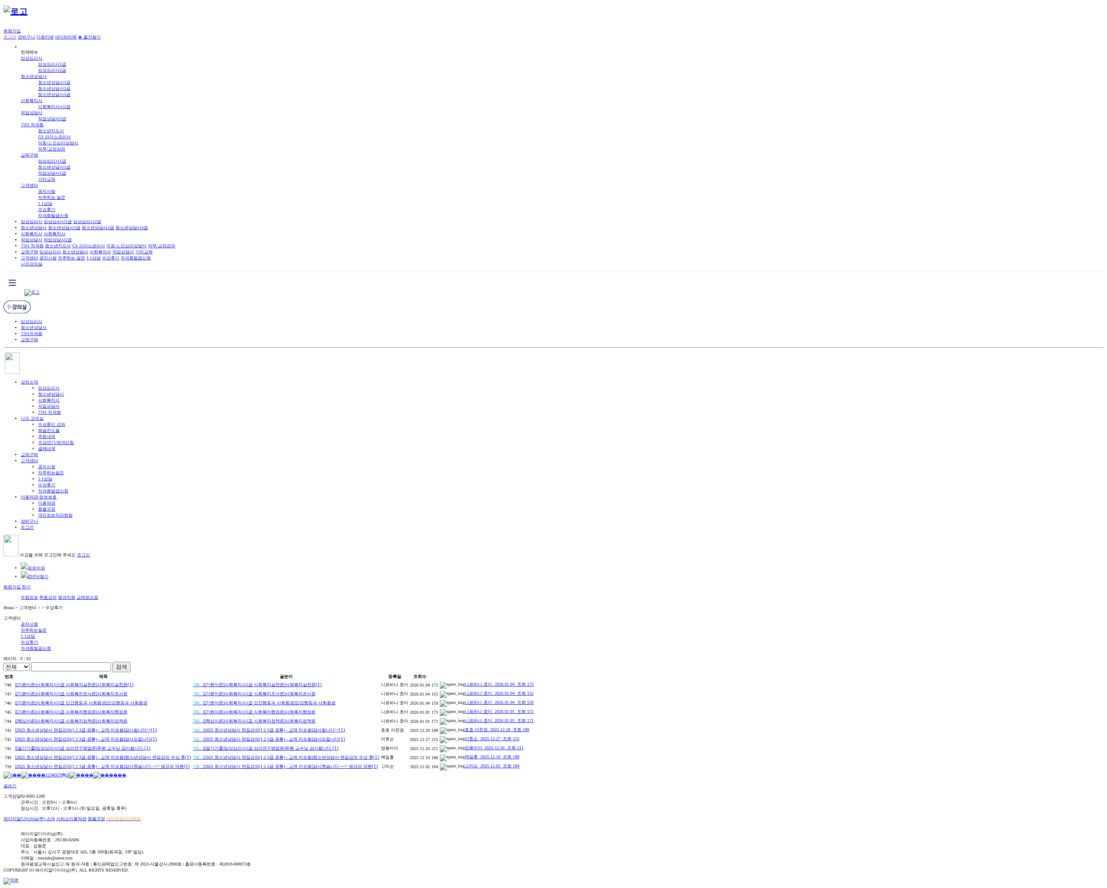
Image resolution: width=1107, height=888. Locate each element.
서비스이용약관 (71, 818)
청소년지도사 (51, 130)
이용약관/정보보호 (39, 497)
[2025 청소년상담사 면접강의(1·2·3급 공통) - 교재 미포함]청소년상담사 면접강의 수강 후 (103, 757)
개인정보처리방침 (55, 515)
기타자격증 (31, 333)
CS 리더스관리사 (54, 136)
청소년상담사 (34, 76)
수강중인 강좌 (51, 424)
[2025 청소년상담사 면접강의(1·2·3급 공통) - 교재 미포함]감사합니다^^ (86, 730)
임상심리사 (31, 58)
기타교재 (46, 179)
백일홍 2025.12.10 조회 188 (492, 756)
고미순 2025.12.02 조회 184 (492, 765)
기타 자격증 (32, 124)
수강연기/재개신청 (56, 442)
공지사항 (46, 191)
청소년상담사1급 (54, 82)
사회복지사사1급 (54, 106)
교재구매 (29, 155)
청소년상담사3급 (54, 94)
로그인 (27, 527)
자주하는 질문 (51, 197)
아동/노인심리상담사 (58, 143)
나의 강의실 (32, 418)
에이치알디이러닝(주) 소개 (29, 818)
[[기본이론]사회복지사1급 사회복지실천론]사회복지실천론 (74, 684)
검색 (121, 667)
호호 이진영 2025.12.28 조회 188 (497, 729)
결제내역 (46, 448)
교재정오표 (87, 597)
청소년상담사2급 (54, 88)
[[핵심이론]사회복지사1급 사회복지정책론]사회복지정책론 (71, 721)
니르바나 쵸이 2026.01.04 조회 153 (499, 693)
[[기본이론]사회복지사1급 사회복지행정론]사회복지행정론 (71, 711)
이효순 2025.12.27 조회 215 (492, 738)
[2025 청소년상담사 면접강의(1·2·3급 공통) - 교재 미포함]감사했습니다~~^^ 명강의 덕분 (102, 766)
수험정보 (29, 597)
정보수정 (36, 567)
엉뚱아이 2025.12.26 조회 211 (494, 747)
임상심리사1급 (52, 64)
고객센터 (29, 185)
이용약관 (46, 503)
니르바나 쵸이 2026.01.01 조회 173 (499, 711)
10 (67, 775)
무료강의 (48, 597)
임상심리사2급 (52, 70)
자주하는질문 (51, 472)
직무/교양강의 (161, 245)
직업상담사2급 (52, 118)
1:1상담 (45, 203)
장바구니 (26, 37)
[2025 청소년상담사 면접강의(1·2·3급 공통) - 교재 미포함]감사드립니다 (86, 739)
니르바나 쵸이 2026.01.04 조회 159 (499, 702)
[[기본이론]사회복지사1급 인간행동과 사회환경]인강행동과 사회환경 (81, 702)
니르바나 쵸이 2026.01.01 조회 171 (499, 720)
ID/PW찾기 (38, 576)
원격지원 (66, 597)
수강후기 (46, 209)
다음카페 (45, 37)
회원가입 (12, 31)
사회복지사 (31, 100)
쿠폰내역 (46, 436)
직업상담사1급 (52, 173)
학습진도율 (49, 430)
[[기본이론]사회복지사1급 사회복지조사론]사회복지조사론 (71, 693)
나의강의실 (31, 264)
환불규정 (46, 509)
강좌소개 (29, 382)
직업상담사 (31, 112)
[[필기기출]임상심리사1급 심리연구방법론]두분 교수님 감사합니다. (82, 748)
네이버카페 (66, 37)
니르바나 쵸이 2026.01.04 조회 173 (499, 684)
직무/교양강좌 (51, 149)
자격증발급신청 (53, 215)
